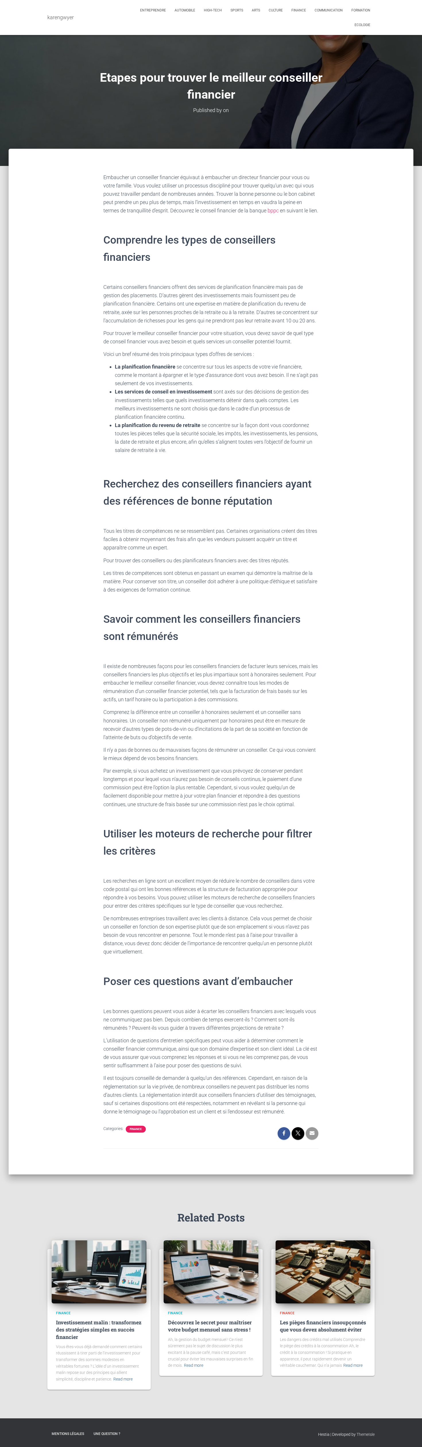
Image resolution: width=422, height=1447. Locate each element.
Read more (123, 1379)
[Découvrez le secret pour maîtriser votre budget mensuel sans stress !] (211, 1271)
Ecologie (362, 25)
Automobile (185, 10)
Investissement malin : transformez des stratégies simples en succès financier (99, 1329)
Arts (256, 10)
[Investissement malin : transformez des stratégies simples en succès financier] (99, 1271)
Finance (298, 10)
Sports (237, 10)
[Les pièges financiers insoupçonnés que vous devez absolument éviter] (323, 1271)
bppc (274, 210)
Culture (276, 10)
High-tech (213, 10)
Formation (360, 10)
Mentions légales (68, 1434)
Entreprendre (153, 10)
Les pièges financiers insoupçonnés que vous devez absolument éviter (323, 1326)
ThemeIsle (366, 1434)
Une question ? (107, 1434)
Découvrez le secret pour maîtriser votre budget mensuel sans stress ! (210, 1326)
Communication (329, 10)
